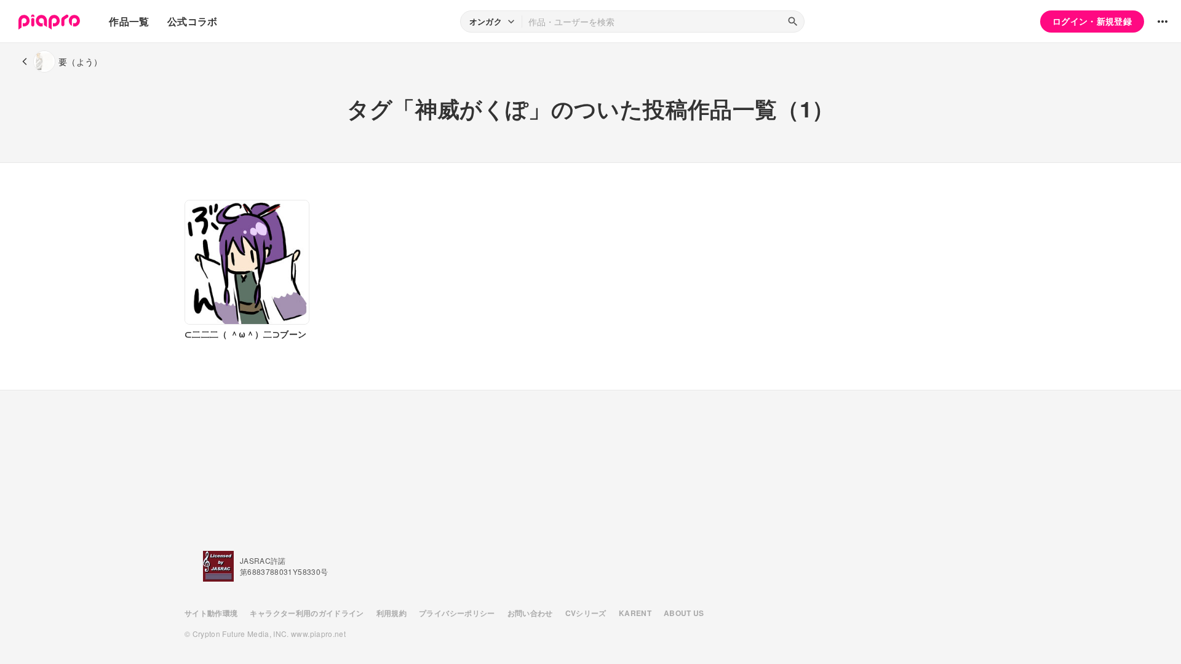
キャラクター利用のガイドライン (307, 613)
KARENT (635, 613)
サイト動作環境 (211, 613)
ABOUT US (684, 613)
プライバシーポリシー (457, 613)
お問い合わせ (530, 613)
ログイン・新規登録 (1092, 21)
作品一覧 (129, 21)
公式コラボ (192, 21)
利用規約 (391, 613)
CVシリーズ (585, 613)
